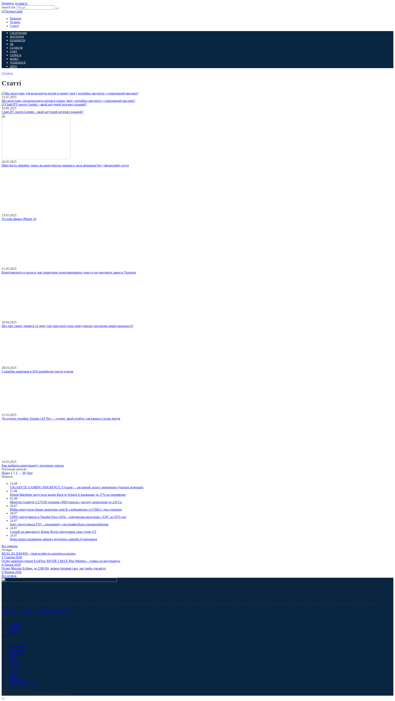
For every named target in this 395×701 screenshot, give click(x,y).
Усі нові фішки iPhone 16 (19, 219)
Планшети (17, 40)
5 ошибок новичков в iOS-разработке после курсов (37, 371)
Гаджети (16, 47)
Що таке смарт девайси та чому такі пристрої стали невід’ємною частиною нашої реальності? (67, 326)
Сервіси (15, 55)
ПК (12, 44)
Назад (6, 473)
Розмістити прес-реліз (53, 611)
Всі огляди (9, 576)
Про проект (10, 611)
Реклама (28, 611)
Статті (14, 26)
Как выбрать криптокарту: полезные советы (33, 465)
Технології (18, 62)
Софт (13, 51)
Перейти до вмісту (15, 3)
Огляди (15, 22)
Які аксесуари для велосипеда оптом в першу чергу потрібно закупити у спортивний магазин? (68, 100)
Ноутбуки (17, 36)
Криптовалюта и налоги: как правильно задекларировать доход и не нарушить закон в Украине (69, 272)
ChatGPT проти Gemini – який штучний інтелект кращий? (42, 112)
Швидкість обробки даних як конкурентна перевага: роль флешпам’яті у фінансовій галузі (65, 165)
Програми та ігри (22, 683)
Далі (29, 473)
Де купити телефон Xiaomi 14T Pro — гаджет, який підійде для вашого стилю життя (61, 418)
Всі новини (10, 546)
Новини (15, 18)
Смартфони (18, 33)
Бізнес (14, 59)
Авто (13, 66)
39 (24, 473)
